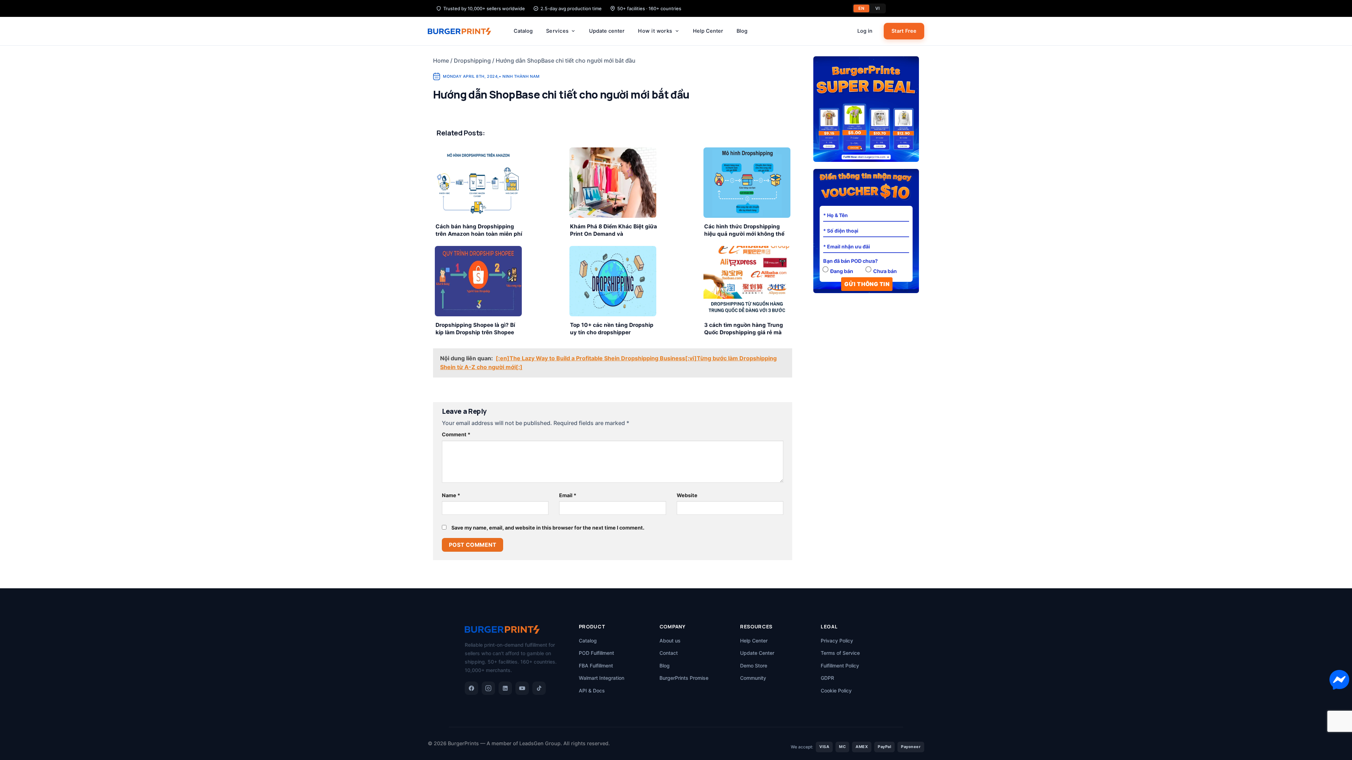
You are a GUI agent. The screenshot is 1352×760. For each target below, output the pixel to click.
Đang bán (841, 271)
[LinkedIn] (505, 688)
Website (687, 495)
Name (451, 495)
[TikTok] (539, 688)
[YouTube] (522, 688)
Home (441, 60)
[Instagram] (488, 688)
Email (567, 495)
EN (861, 8)
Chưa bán (885, 271)
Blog (742, 31)
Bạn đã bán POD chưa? (850, 261)
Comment (456, 434)
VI (877, 8)
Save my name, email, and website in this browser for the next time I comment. (547, 528)
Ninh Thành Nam (521, 76)
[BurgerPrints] (463, 31)
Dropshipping (472, 60)
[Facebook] (471, 688)
